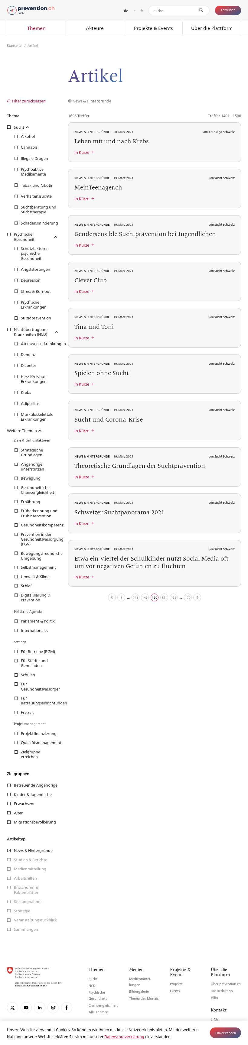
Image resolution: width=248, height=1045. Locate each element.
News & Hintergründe (92, 100)
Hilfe (214, 997)
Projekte (176, 984)
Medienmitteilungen (140, 981)
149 (145, 597)
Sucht (93, 978)
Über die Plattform (212, 28)
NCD (92, 985)
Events (175, 990)
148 (135, 597)
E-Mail (215, 1019)
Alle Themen (98, 1012)
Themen (36, 28)
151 (164, 597)
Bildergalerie (139, 991)
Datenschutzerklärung (124, 1036)
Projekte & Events (153, 28)
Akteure (95, 28)
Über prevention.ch (226, 984)
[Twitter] (12, 1007)
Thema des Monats (144, 998)
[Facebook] (66, 1007)
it (134, 10)
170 (188, 597)
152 (173, 597)
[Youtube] (26, 1007)
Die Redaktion (222, 990)
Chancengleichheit (103, 1005)
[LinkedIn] (39, 1007)
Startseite (14, 45)
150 (154, 597)
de (126, 10)
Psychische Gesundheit (98, 995)
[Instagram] (53, 1007)
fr (142, 10)
